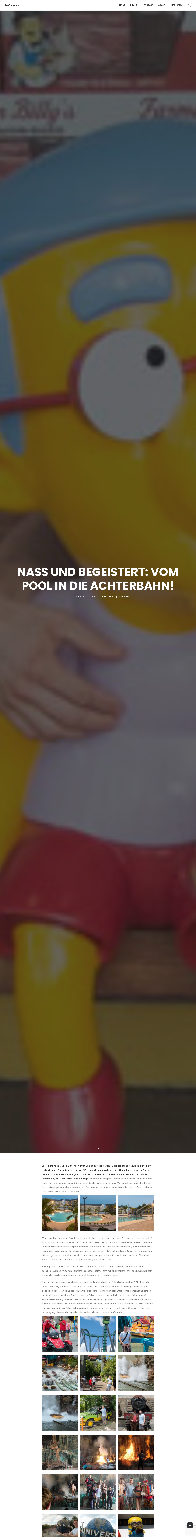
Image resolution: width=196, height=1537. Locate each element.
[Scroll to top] (190, 1525)
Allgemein (100, 596)
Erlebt (110, 596)
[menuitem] (122, 5)
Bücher (134, 5)
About (162, 5)
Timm (127, 596)
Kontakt (148, 5)
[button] (189, 5)
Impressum (176, 5)
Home (122, 5)
